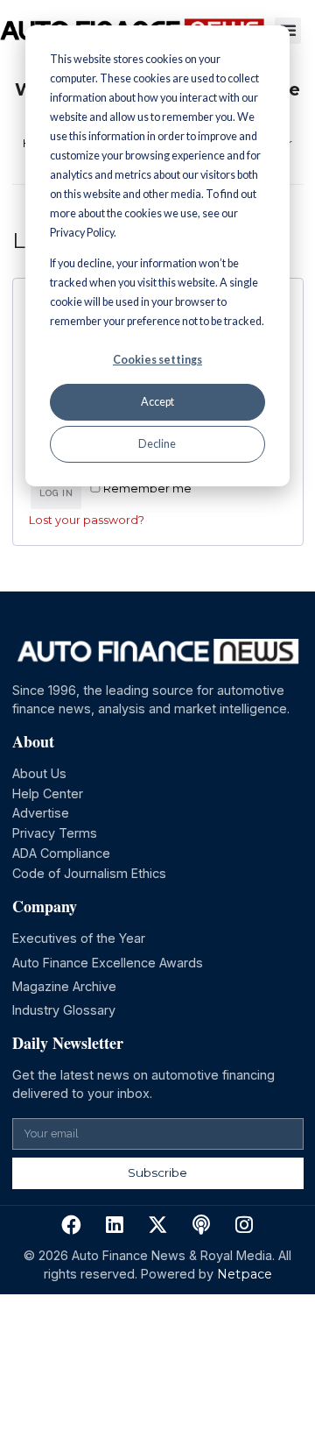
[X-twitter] (158, 1225)
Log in (56, 493)
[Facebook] (71, 1225)
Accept (157, 401)
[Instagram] (244, 1225)
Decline (157, 443)
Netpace (244, 1274)
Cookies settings (157, 359)
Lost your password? (86, 520)
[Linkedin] (114, 1225)
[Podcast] (200, 1225)
